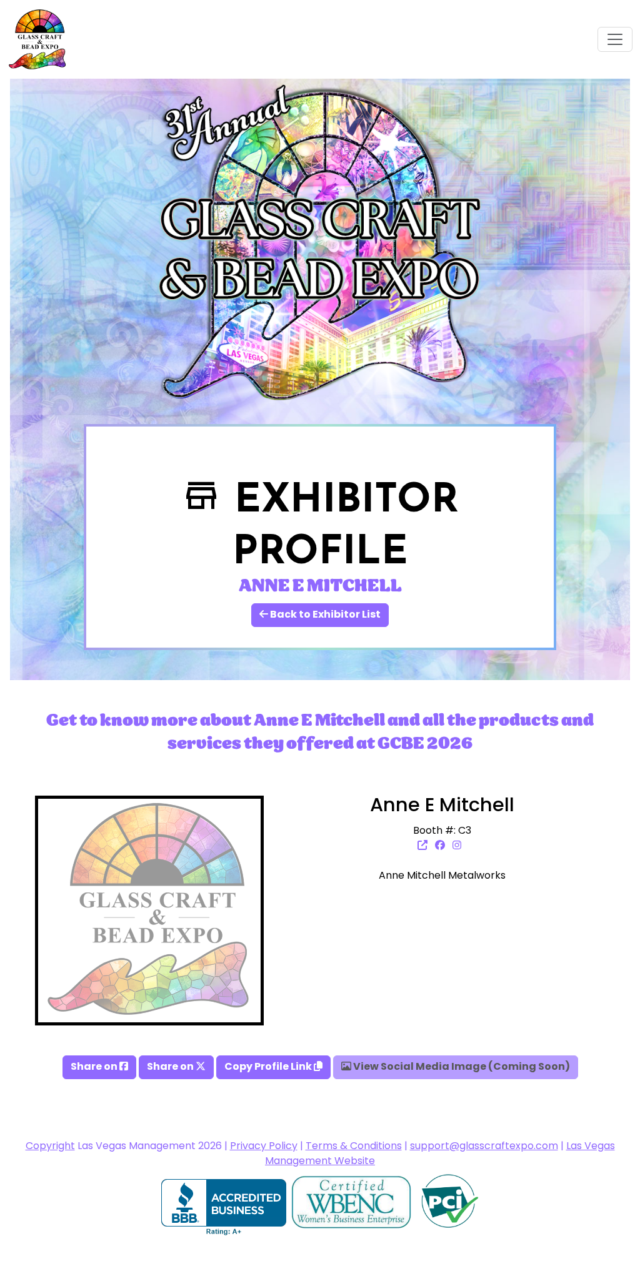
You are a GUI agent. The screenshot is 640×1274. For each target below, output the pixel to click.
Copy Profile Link (269, 1067)
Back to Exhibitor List (324, 615)
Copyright (50, 1146)
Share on (95, 1067)
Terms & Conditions (354, 1146)
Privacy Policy (264, 1146)
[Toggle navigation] (615, 39)
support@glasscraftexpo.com (484, 1146)
